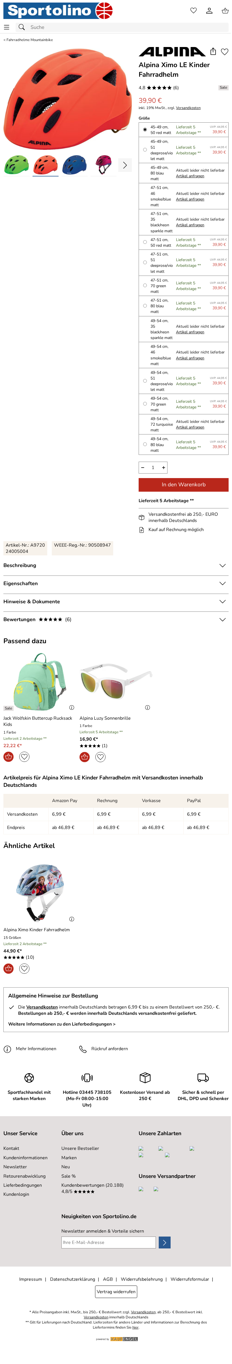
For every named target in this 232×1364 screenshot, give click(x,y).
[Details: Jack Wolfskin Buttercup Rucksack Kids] (9, 708)
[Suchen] (23, 27)
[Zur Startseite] (58, 10)
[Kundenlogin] (209, 10)
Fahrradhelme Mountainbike (30, 40)
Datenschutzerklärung (72, 1279)
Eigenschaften (20, 583)
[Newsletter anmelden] (165, 1242)
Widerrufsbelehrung (142, 1279)
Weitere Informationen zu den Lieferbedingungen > (62, 1024)
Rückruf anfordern (109, 1049)
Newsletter (15, 1167)
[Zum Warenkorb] (225, 10)
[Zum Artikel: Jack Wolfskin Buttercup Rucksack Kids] (40, 682)
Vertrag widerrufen (116, 1292)
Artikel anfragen (190, 176)
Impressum (30, 1279)
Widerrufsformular (190, 1279)
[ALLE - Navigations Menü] (6, 27)
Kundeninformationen (25, 1158)
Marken (69, 1158)
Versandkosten (188, 108)
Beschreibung (19, 565)
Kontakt (11, 1148)
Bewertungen (37, 619)
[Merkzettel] (193, 10)
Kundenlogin (16, 1194)
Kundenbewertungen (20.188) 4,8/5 (92, 1188)
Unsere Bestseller (80, 1148)
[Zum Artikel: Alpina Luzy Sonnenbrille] (116, 682)
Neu (65, 1167)
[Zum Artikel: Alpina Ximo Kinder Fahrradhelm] (40, 893)
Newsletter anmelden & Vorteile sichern (102, 1231)
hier (135, 1327)
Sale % (68, 1176)
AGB (108, 1279)
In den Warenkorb (184, 484)
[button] (213, 52)
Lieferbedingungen (22, 1185)
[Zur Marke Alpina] (172, 51)
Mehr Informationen (36, 1049)
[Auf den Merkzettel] (224, 52)
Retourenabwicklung (24, 1176)
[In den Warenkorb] (8, 757)
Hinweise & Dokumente (31, 601)
